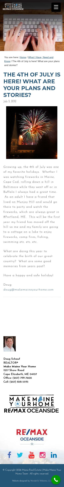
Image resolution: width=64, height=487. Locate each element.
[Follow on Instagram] (42, 455)
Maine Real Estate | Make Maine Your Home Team (15, 26)
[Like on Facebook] (9, 455)
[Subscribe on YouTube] (31, 455)
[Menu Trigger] (56, 7)
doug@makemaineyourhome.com (28, 289)
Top (60, 482)
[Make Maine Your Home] (32, 423)
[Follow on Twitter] (20, 455)
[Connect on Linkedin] (53, 455)
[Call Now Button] (56, 479)
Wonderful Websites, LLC (41, 481)
